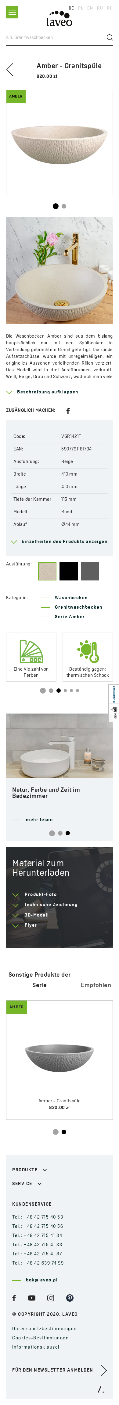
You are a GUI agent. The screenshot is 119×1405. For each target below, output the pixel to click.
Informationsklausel (36, 1347)
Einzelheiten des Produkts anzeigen (64, 542)
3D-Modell (37, 915)
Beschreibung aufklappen (47, 392)
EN (90, 8)
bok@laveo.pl (42, 1280)
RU (100, 8)
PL (80, 8)
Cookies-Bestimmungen (40, 1338)
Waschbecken (71, 598)
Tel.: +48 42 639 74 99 (38, 1263)
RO (110, 8)
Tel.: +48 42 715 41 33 (37, 1245)
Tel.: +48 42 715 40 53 (37, 1217)
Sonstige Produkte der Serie (39, 980)
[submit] (110, 37)
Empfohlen (96, 985)
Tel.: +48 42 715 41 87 (37, 1254)
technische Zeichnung (51, 905)
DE (71, 8)
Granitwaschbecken (79, 607)
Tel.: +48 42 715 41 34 (37, 1236)
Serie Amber (70, 617)
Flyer (31, 925)
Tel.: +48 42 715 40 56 (37, 1226)
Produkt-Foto (41, 895)
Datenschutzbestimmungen (44, 1329)
